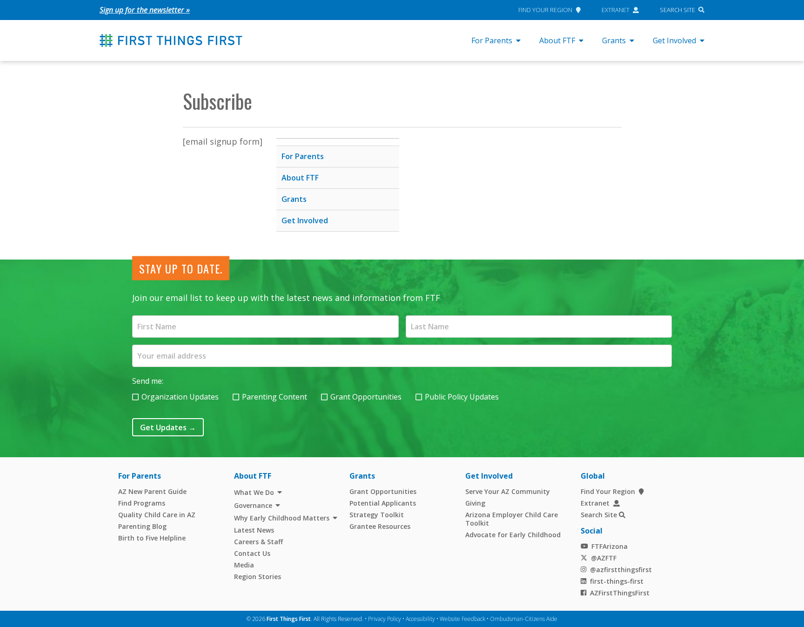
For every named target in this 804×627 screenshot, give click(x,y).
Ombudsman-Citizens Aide (523, 619)
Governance (253, 505)
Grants (614, 40)
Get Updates (168, 427)
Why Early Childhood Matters (281, 518)
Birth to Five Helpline (152, 538)
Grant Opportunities (366, 396)
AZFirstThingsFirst (620, 592)
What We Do (254, 492)
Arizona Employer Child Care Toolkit (511, 518)
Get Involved (674, 40)
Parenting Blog (142, 526)
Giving (475, 503)
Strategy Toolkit (376, 514)
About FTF (557, 40)
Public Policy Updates (462, 396)
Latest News (254, 530)
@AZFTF (603, 558)
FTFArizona (609, 546)
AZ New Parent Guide (152, 491)
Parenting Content (274, 396)
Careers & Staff (258, 541)
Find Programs (141, 503)
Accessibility (420, 619)
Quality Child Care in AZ (156, 514)
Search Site (677, 9)
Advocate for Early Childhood (513, 534)
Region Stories (257, 576)
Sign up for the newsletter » (145, 10)
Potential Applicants (382, 503)
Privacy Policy (384, 619)
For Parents (491, 40)
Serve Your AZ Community (507, 491)
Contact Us (252, 553)
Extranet (616, 10)
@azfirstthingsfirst (621, 569)
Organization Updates (180, 396)
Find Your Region (545, 10)
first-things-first (616, 581)
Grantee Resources (379, 526)
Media (244, 564)
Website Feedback (462, 619)
